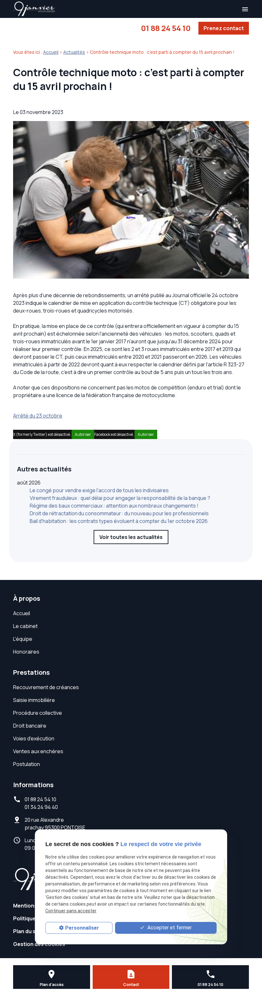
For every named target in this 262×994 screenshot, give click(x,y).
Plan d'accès (52, 984)
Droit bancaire (29, 725)
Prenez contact (224, 28)
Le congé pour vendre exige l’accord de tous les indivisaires (99, 490)
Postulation (26, 764)
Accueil (50, 52)
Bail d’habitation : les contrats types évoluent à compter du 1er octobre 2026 (119, 521)
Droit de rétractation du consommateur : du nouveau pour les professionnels (119, 513)
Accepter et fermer (169, 928)
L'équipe (22, 638)
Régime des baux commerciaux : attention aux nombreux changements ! (114, 505)
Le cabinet (25, 626)
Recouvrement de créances (46, 687)
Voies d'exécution (33, 738)
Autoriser (83, 434)
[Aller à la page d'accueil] (34, 9)
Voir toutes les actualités (131, 537)
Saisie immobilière (34, 700)
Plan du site (27, 931)
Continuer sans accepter (70, 910)
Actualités (74, 52)
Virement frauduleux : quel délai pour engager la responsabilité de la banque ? (120, 497)
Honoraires (26, 651)
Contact (131, 984)
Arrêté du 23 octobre (37, 415)
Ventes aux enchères (38, 751)
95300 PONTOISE (55, 823)
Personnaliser (82, 928)
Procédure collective (37, 712)
